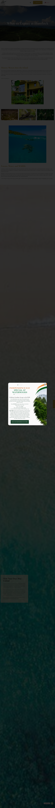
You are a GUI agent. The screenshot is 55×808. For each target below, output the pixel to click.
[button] (45, 384)
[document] (27, 404)
